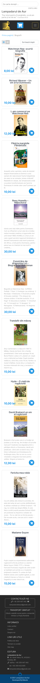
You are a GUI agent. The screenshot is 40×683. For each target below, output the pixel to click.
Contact (10, 629)
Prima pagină (7, 35)
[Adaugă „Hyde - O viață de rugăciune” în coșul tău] (31, 403)
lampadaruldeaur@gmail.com (20, 669)
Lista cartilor (11, 626)
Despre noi (11, 632)
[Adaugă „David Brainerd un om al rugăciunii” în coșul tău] (31, 462)
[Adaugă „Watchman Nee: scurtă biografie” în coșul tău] (31, 70)
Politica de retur (13, 641)
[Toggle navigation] (35, 25)
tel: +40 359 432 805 (17, 666)
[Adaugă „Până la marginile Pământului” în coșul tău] (31, 191)
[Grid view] (4, 42)
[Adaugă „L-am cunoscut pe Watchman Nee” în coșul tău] (31, 133)
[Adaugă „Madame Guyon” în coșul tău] (31, 583)
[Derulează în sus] (20, 674)
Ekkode (25, 680)
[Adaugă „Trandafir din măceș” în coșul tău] (31, 371)
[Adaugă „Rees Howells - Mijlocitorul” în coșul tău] (31, 251)
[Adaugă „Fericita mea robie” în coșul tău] (31, 523)
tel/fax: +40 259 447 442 (19, 662)
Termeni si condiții (13, 644)
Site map (10, 647)
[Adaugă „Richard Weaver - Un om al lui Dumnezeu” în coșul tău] (31, 102)
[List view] (8, 42)
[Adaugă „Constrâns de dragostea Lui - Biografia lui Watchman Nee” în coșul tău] (31, 311)
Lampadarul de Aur (14, 11)
